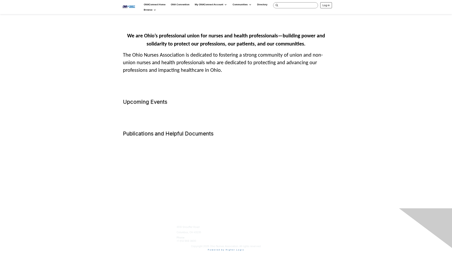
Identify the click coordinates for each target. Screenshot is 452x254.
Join (229, 226)
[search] (277, 5)
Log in (326, 5)
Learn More (234, 233)
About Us (283, 226)
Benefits (232, 230)
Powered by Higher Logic (226, 250)
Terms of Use (286, 230)
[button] (211, 4)
